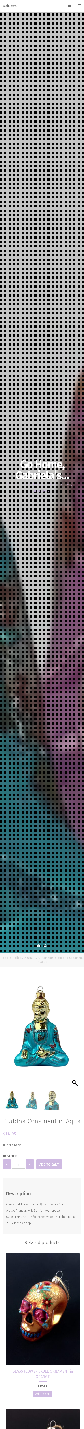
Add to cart (49, 1164)
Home (5, 957)
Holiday (18, 957)
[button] (75, 1034)
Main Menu (10, 6)
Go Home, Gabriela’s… (42, 470)
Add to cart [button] (42, 1394)
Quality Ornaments (40, 957)
